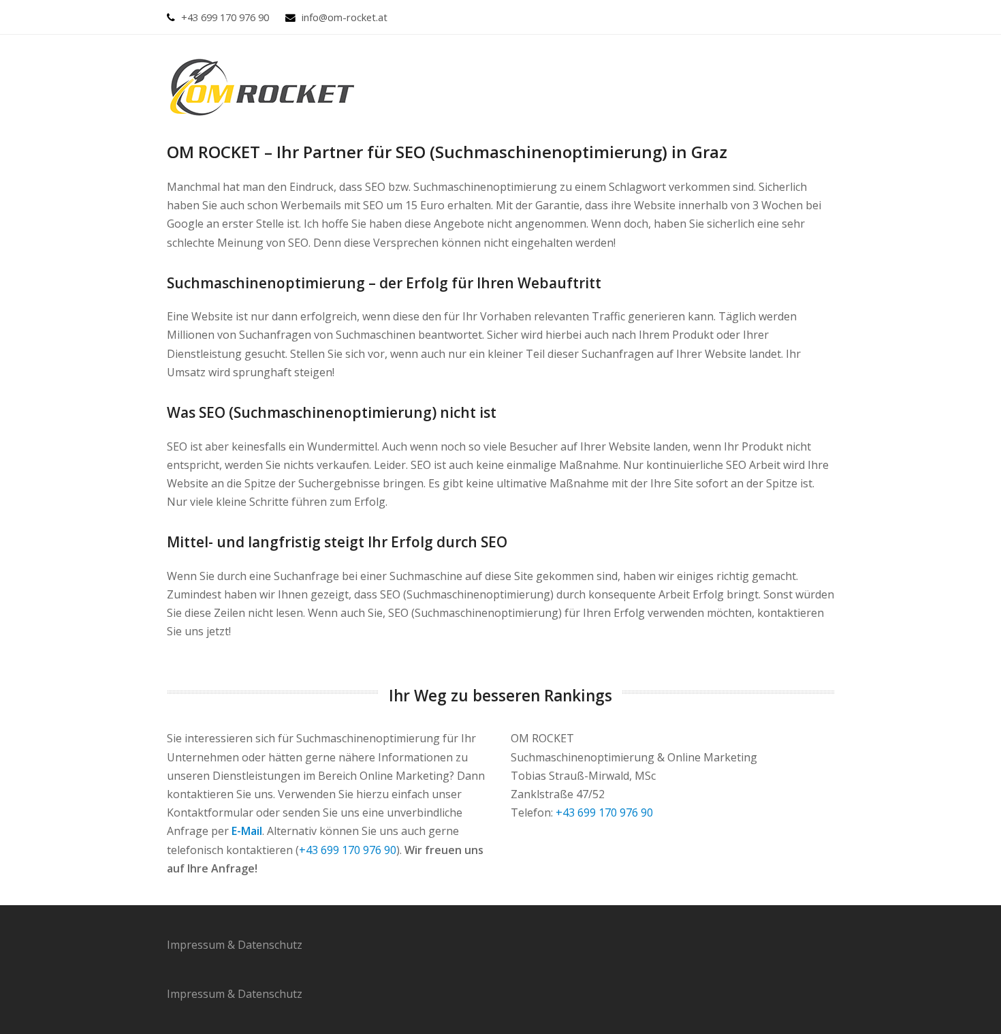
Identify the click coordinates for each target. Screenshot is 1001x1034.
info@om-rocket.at (344, 17)
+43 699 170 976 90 (225, 17)
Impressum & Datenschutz (234, 944)
